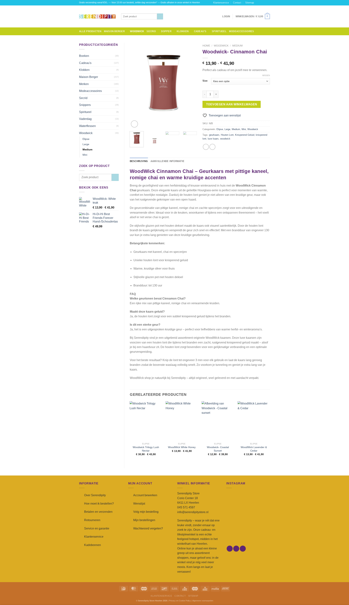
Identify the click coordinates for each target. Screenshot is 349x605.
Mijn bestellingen (144, 520)
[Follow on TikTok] (265, 2)
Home (206, 45)
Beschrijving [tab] (139, 161)
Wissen (266, 75)
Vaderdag (85, 118)
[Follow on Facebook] (258, 2)
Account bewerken (145, 495)
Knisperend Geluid (244, 134)
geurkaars (214, 134)
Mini (85, 154)
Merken (84, 84)
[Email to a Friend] (212, 147)
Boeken (84, 55)
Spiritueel (219, 31)
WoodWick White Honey (182, 447)
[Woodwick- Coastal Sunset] (218, 421)
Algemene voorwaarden (202, 601)
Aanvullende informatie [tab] (167, 161)
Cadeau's (85, 62)
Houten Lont (227, 134)
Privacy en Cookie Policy (180, 601)
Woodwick (137, 31)
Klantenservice (221, 2)
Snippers (85, 104)
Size (204, 81)
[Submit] (160, 16)
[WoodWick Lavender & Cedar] (254, 421)
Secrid (151, 31)
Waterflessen (87, 126)
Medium (87, 149)
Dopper (166, 31)
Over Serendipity (95, 495)
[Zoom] (134, 124)
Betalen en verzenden (98, 511)
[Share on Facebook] (206, 147)
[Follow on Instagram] (261, 2)
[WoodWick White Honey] (182, 421)
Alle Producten (90, 31)
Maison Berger (114, 31)
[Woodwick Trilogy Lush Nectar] (146, 421)
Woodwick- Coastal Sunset (218, 449)
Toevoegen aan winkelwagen (231, 104)
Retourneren (92, 520)
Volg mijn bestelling (146, 511)
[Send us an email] (268, 2)
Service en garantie (96, 528)
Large (86, 144)
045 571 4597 (186, 507)
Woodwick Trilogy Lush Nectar (146, 449)
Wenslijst (139, 503)
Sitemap (249, 2)
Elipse (86, 138)
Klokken (182, 31)
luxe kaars (213, 138)
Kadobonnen (92, 545)
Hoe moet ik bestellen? (99, 503)
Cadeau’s (200, 31)
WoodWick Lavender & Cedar (254, 449)
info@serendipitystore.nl (192, 512)
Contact (237, 2)
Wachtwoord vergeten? (148, 528)
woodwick (225, 138)
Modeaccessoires (241, 31)
